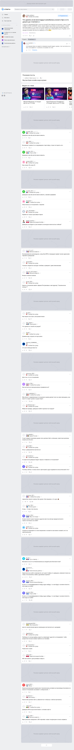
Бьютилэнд (32, 697)
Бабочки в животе (34, 251)
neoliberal (27, 78)
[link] (33, 98)
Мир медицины (33, 625)
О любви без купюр (33, 16)
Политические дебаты (35, 570)
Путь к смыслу (33, 559)
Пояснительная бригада (35, 582)
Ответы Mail (32, 153)
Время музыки (33, 78)
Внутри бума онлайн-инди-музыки (34, 80)
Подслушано (32, 324)
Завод (30, 685)
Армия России (33, 436)
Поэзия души (32, 506)
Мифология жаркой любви (36, 222)
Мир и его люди (33, 516)
